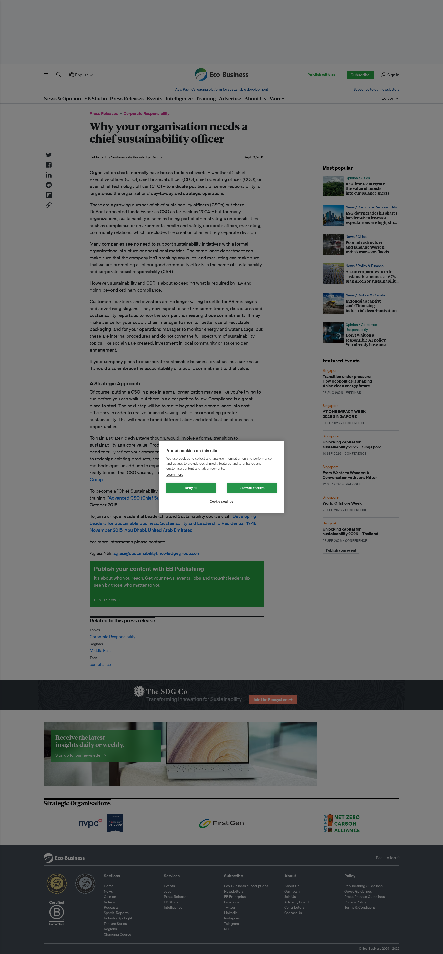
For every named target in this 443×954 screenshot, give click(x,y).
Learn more (174, 474)
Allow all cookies (252, 488)
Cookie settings (221, 501)
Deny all (191, 488)
